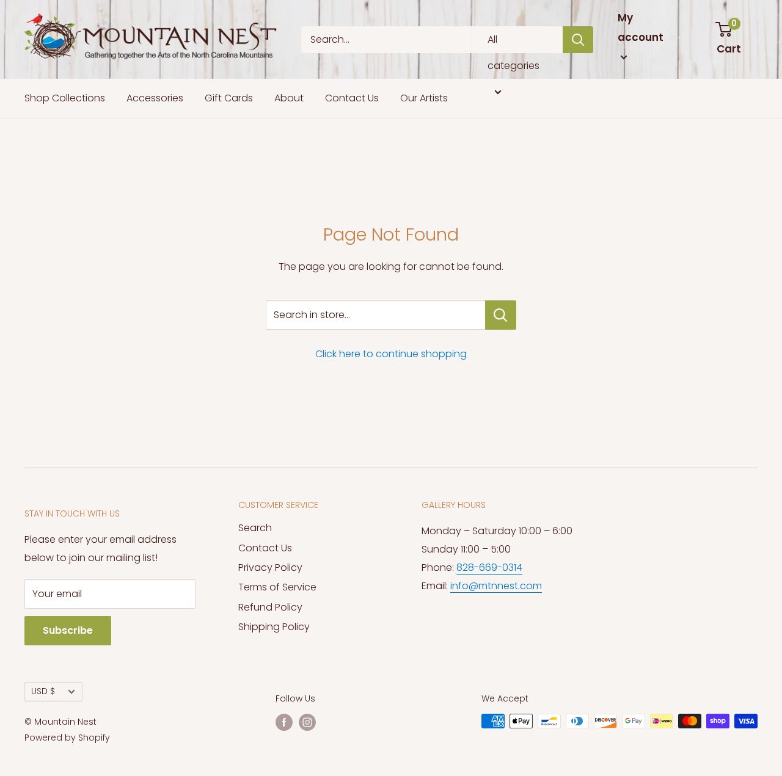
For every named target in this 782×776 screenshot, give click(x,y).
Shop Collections (64, 98)
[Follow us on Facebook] (284, 722)
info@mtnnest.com (496, 586)
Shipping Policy (274, 627)
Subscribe (68, 630)
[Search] (578, 39)
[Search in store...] (500, 315)
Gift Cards (229, 98)
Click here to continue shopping (391, 354)
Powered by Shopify (67, 737)
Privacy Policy (270, 567)
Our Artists (424, 98)
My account (640, 27)
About (289, 98)
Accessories (154, 98)
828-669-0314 (489, 567)
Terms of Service (277, 587)
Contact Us (352, 98)
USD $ (43, 691)
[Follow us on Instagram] (307, 722)
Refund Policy (270, 607)
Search (255, 528)
